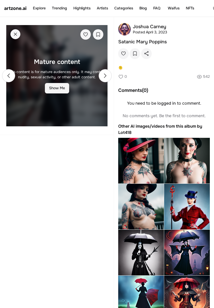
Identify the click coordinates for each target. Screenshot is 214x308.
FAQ (156, 8)
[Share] (146, 53)
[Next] (105, 75)
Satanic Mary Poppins (142, 42)
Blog (143, 8)
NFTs (190, 8)
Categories (123, 8)
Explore (39, 8)
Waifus (174, 8)
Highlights (82, 8)
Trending (59, 8)
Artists (102, 8)
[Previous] (8, 75)
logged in (166, 103)
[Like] (85, 34)
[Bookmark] (98, 34)
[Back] (15, 34)
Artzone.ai (15, 8)
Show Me (57, 88)
